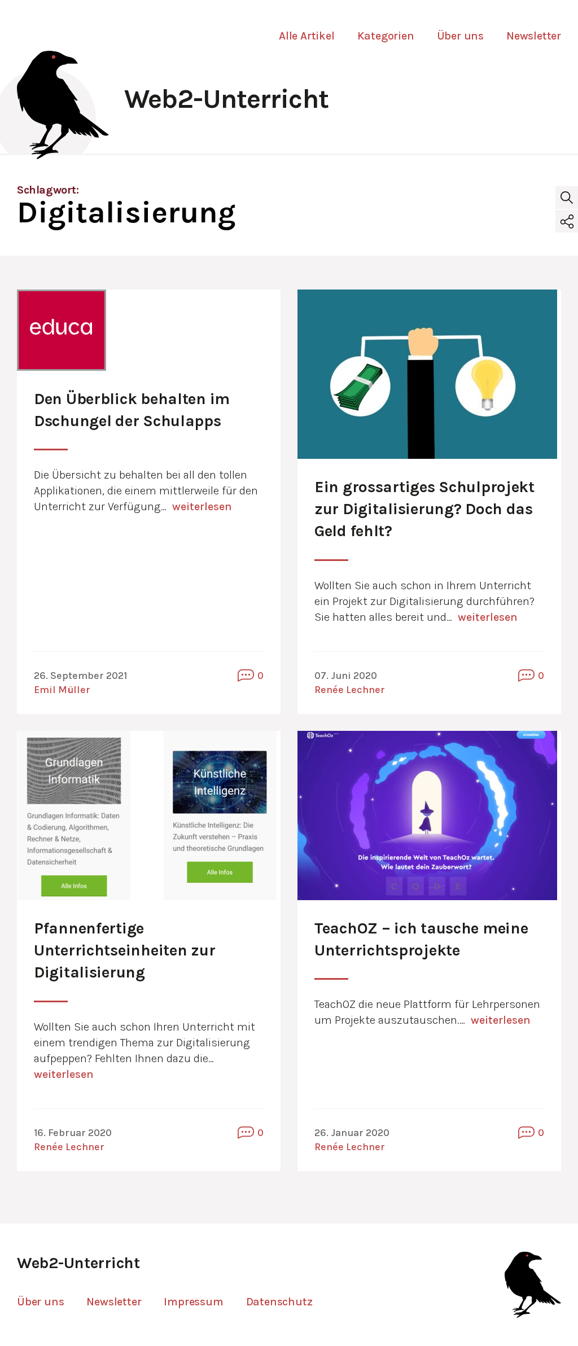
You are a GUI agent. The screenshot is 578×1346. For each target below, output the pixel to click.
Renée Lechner (349, 689)
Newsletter (533, 35)
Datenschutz (279, 1301)
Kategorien (385, 35)
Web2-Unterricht (226, 99)
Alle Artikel (307, 35)
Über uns (460, 35)
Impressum (193, 1301)
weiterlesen (202, 506)
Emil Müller (62, 689)
